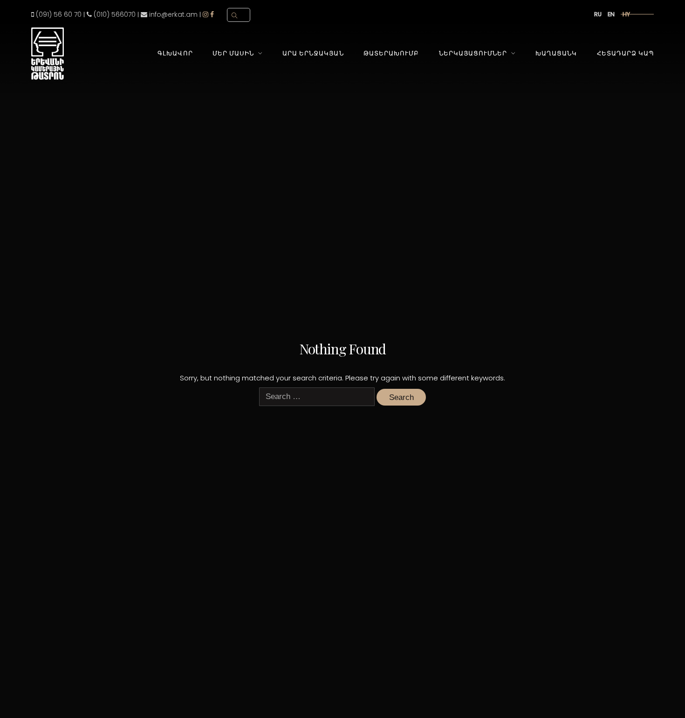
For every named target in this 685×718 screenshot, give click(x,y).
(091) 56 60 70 (58, 14)
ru (598, 14)
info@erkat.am (172, 14)
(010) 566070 (114, 14)
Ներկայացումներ (473, 53)
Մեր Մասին (233, 53)
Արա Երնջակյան (312, 53)
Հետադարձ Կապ (625, 53)
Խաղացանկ (556, 53)
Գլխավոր (175, 53)
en (611, 14)
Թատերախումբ (391, 53)
